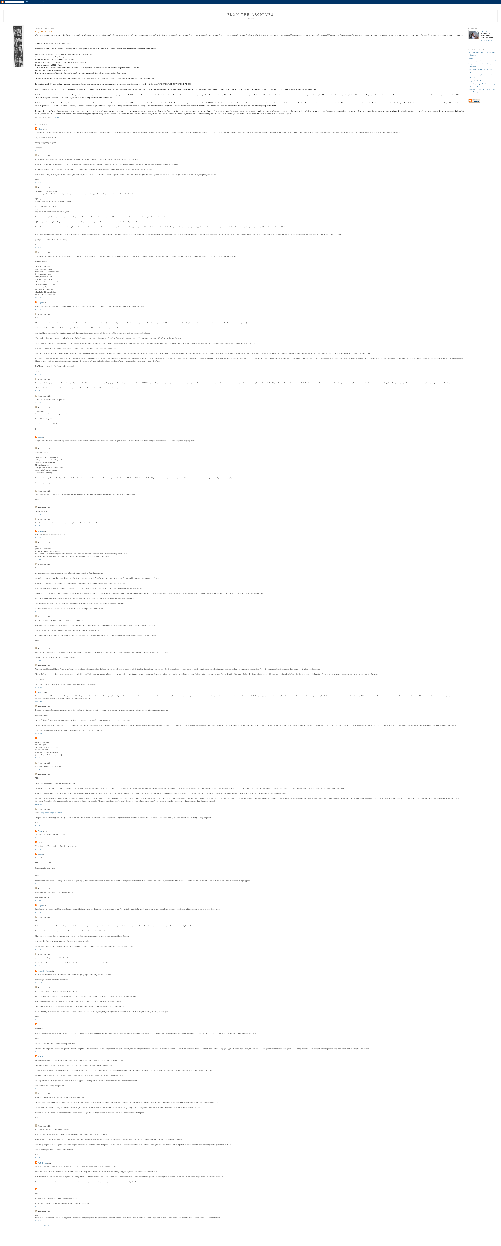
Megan (484, 31)
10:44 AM (38, 982)
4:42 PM (38, 883)
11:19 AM (38, 804)
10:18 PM (38, 687)
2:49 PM (38, 1158)
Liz (39, 842)
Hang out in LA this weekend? (479, 80)
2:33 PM (38, 432)
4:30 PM (38, 849)
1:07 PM (38, 309)
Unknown (41, 738)
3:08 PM (38, 502)
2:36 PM (38, 443)
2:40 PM (38, 486)
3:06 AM (38, 966)
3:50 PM (38, 559)
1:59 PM (38, 1089)
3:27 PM (38, 537)
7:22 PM (38, 900)
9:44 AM (38, 769)
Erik (39, 1190)
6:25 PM (38, 660)
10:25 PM (38, 1221)
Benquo (40, 692)
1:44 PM (38, 1051)
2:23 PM (38, 1120)
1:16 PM (38, 826)
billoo (40, 129)
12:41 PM (38, 150)
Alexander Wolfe (44, 971)
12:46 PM (38, 182)
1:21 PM (38, 837)
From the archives (250, 14)
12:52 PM (38, 297)
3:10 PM (38, 514)
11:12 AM (56, 117)
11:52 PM (38, 701)
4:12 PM (38, 1206)
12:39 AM (38, 733)
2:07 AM (38, 912)
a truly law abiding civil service (51, 812)
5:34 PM (38, 643)
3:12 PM (38, 526)
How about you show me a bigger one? (482, 61)
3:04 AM (38, 949)
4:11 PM (38, 611)
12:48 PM (38, 247)
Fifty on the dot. (474, 77)
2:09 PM (38, 402)
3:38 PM (38, 1184)
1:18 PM (38, 1019)
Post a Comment (43, 1225)
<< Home (38, 1230)
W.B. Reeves (42, 1057)
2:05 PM (38, 391)
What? (470, 58)
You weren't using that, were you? (480, 75)
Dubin (40, 831)
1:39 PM (38, 374)
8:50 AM (38, 758)
